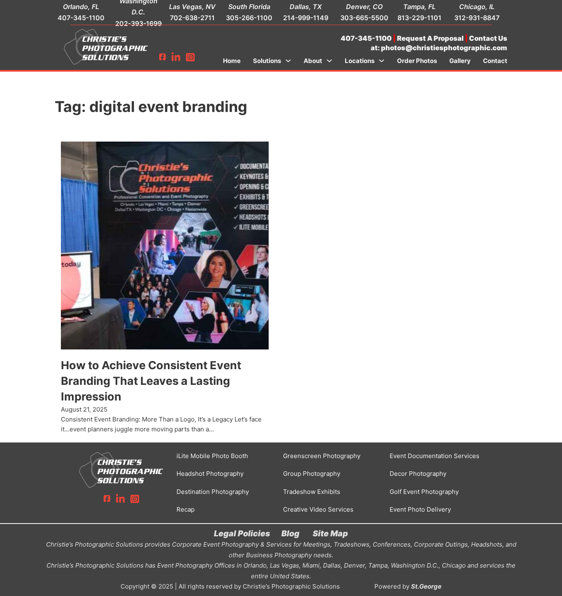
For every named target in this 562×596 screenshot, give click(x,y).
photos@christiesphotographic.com (444, 48)
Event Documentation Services (434, 456)
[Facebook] (162, 57)
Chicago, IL (477, 6)
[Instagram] (190, 57)
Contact (495, 61)
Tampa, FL (419, 6)
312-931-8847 (476, 18)
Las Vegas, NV (192, 6)
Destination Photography (212, 492)
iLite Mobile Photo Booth (212, 456)
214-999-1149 (305, 18)
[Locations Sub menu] (382, 61)
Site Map (330, 533)
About (313, 61)
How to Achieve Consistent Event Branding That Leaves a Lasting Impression (151, 381)
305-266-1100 (249, 18)
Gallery (460, 61)
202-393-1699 (138, 23)
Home (232, 61)
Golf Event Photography (424, 492)
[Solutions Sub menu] (288, 61)
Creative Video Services (318, 509)
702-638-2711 (192, 18)
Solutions (267, 61)
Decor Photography (418, 473)
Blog (290, 533)
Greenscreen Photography (321, 456)
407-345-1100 (81, 18)
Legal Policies (242, 533)
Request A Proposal (430, 38)
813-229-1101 (419, 18)
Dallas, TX (306, 6)
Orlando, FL (81, 6)
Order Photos (417, 61)
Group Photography (311, 473)
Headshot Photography (210, 473)
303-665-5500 (364, 18)
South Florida (249, 6)
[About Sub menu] (329, 61)
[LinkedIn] (176, 57)
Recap (185, 509)
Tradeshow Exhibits (311, 492)
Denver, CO (364, 6)
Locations (359, 61)
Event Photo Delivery (420, 509)
